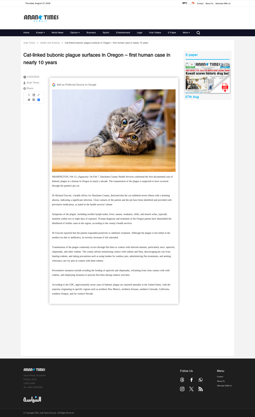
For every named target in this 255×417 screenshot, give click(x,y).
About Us (209, 4)
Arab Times (29, 43)
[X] (29, 96)
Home (26, 33)
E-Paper (172, 33)
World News (57, 33)
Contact (200, 4)
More (185, 33)
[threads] (182, 380)
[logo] (41, 18)
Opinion (74, 33)
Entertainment (123, 33)
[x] (191, 389)
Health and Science (50, 43)
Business (91, 33)
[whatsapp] (29, 101)
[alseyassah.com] (32, 399)
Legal (139, 33)
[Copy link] (38, 96)
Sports (106, 33)
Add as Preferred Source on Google (76, 85)
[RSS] (200, 389)
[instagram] (182, 389)
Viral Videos (155, 33)
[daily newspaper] (207, 78)
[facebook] (33, 101)
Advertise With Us (223, 4)
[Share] (38, 100)
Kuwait (39, 33)
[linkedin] (33, 96)
